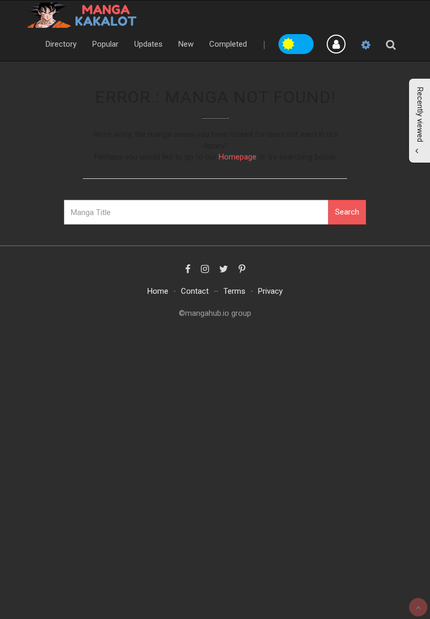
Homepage (237, 157)
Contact (195, 291)
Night (305, 42)
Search (347, 212)
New (186, 44)
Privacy (270, 291)
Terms (234, 291)
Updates (148, 44)
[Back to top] (418, 607)
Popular (105, 44)
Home (157, 291)
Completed (228, 44)
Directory (61, 44)
